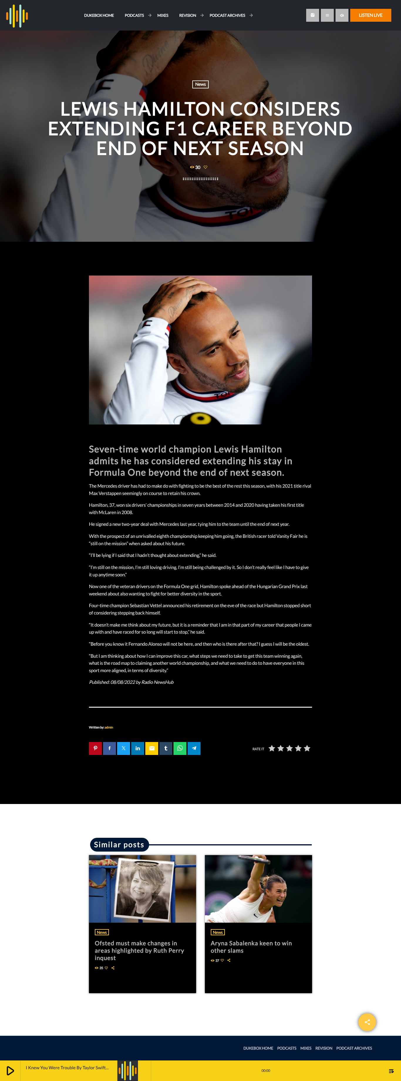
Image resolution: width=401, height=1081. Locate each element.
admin (109, 727)
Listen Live (371, 15)
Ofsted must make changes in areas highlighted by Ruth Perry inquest (139, 950)
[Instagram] (312, 15)
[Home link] (17, 15)
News (200, 84)
